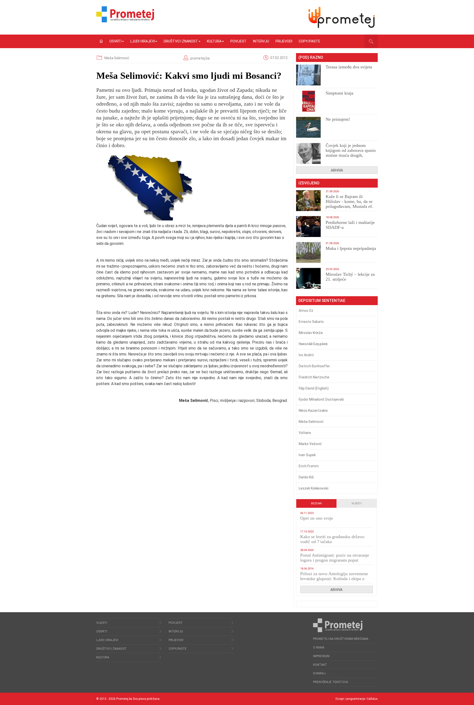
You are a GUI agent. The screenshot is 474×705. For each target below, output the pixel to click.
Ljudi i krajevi (142, 41)
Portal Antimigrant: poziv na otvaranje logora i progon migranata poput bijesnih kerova (334, 560)
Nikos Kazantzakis (313, 410)
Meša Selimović (116, 58)
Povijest (238, 41)
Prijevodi (284, 41)
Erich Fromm (309, 466)
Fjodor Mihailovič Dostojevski (321, 399)
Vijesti (356, 503)
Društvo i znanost (181, 41)
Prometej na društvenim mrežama (340, 639)
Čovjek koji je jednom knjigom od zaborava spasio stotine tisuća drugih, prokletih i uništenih (351, 153)
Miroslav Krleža (311, 333)
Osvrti (115, 41)
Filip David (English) (314, 388)
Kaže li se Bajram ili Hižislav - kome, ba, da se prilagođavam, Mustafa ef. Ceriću (349, 204)
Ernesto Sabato (311, 322)
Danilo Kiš (306, 477)
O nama (318, 647)
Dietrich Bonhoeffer (314, 366)
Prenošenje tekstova (330, 682)
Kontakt (320, 664)
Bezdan (316, 503)
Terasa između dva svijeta (349, 66)
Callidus (372, 699)
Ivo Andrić (306, 355)
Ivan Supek (307, 455)
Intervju (261, 41)
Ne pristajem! (338, 119)
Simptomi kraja (339, 93)
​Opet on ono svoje (316, 518)
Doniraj (319, 673)
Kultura (214, 41)
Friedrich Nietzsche (314, 377)
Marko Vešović (310, 444)
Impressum (321, 656)
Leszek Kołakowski (313, 488)
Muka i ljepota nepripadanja (351, 248)
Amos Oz (306, 311)
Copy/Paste (309, 41)
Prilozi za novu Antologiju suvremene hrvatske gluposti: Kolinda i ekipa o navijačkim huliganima (334, 578)
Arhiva (337, 170)
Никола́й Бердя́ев (313, 344)
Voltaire (305, 433)
